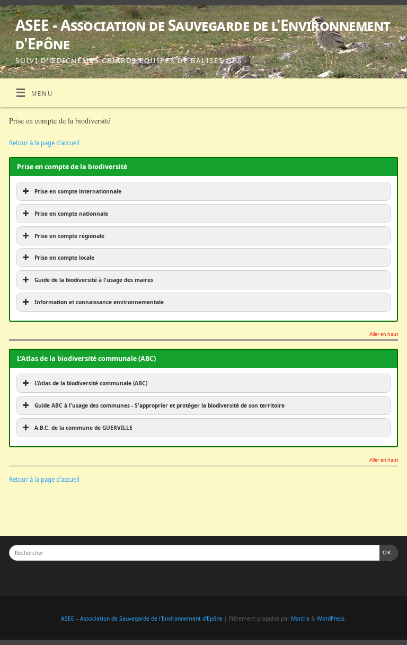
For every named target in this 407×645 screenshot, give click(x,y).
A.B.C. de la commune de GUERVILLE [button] (83, 427)
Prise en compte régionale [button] (69, 236)
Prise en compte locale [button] (64, 257)
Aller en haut (383, 335)
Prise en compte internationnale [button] (77, 191)
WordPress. (331, 618)
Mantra (300, 618)
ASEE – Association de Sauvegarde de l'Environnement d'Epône (142, 618)
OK (385, 552)
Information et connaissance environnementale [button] (99, 302)
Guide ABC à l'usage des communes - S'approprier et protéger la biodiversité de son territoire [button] (159, 405)
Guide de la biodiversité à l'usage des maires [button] (93, 280)
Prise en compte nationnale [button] (71, 213)
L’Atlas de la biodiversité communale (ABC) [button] (90, 383)
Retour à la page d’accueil (44, 143)
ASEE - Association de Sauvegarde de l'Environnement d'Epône (202, 34)
